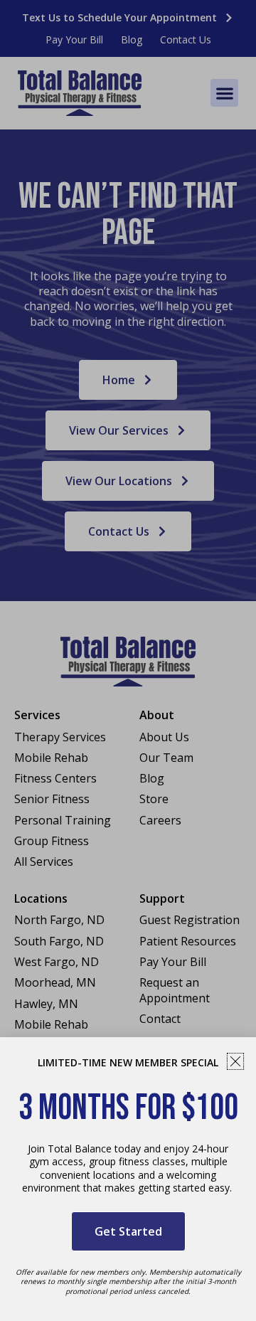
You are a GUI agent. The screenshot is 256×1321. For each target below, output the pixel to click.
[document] (128, 660)
